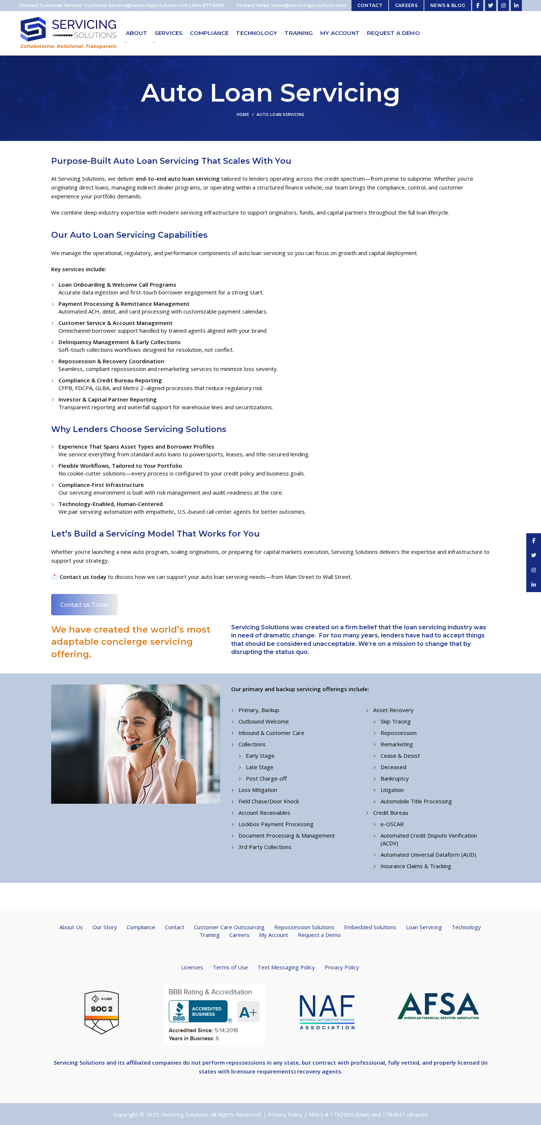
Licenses (192, 967)
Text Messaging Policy (286, 967)
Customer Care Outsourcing (229, 927)
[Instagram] (503, 5)
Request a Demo (319, 934)
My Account (273, 934)
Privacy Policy (342, 967)
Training (209, 934)
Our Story (104, 927)
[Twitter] (490, 5)
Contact (174, 927)
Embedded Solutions (370, 927)
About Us (71, 927)
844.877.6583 (208, 5)
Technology (466, 927)
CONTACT (369, 5)
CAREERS (406, 5)
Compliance (141, 927)
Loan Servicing (424, 927)
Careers (239, 934)
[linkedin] (516, 5)
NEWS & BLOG (447, 5)
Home (243, 114)
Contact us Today (84, 605)
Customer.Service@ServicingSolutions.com (136, 5)
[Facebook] (477, 5)
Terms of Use (230, 967)
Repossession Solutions (304, 927)
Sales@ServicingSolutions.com (308, 5)
